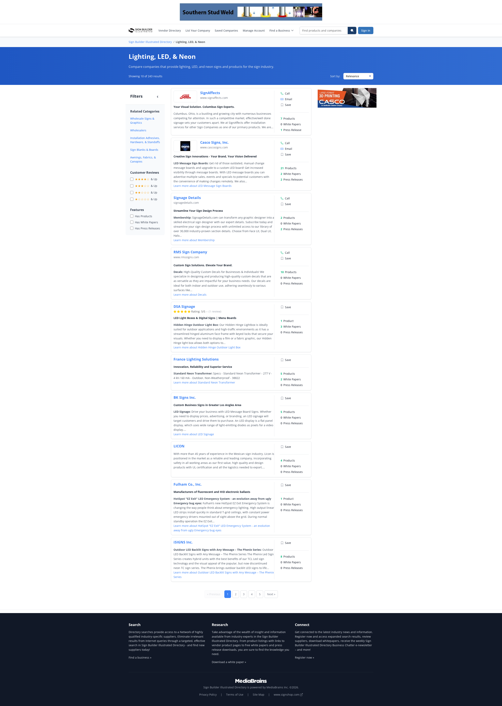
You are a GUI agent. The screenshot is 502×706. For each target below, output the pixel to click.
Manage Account (254, 30)
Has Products (143, 216)
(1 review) (215, 311)
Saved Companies (226, 30)
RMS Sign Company (190, 252)
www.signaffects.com (214, 98)
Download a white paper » (229, 662)
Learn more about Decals (190, 294)
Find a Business (279, 30)
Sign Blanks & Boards (144, 150)
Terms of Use (234, 694)
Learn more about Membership (194, 240)
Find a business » (140, 657)
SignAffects (210, 92)
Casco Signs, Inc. (214, 142)
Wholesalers (138, 130)
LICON (179, 446)
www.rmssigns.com (186, 257)
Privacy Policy (208, 694)
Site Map (258, 694)
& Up (146, 179)
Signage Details (187, 197)
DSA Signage (184, 306)
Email (288, 99)
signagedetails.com (186, 202)
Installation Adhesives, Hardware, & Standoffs (145, 140)
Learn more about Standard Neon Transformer (204, 382)
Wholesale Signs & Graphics (142, 120)
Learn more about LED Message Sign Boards (203, 186)
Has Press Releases (147, 228)
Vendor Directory (169, 30)
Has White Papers (146, 222)
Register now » (304, 657)
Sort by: (335, 76)
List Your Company (198, 30)
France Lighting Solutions (196, 359)
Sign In (365, 30)
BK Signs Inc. (185, 397)
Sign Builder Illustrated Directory (150, 42)
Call (287, 93)
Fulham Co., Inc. (188, 484)
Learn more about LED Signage (194, 434)
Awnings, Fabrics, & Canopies (143, 159)
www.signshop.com (287, 694)
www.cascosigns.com (214, 147)
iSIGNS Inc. (183, 542)
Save (288, 105)
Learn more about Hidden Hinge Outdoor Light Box (207, 347)
